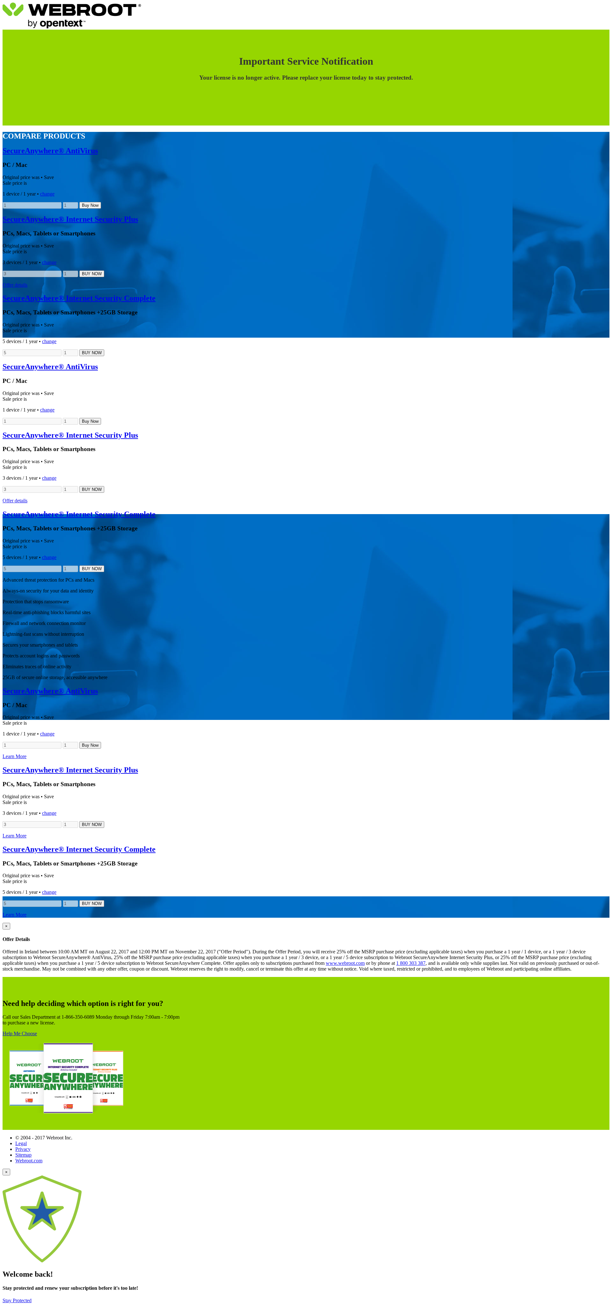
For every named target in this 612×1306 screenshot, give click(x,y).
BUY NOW (92, 273)
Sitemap (23, 1155)
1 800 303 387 (411, 963)
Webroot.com (28, 1160)
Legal (21, 1143)
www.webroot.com (345, 963)
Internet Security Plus (70, 219)
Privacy (23, 1149)
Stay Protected (17, 1300)
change (47, 194)
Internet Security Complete (79, 298)
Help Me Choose (20, 1033)
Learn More (14, 756)
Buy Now (90, 205)
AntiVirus (50, 151)
